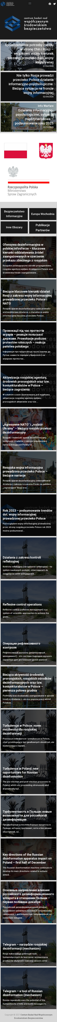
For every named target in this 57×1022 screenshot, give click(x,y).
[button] (30, 3)
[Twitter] (54, 4)
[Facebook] (50, 4)
